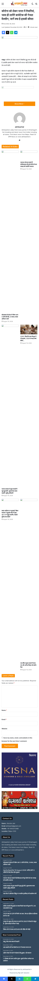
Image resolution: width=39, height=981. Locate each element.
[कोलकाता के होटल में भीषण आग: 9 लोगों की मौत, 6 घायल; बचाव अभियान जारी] (10, 231)
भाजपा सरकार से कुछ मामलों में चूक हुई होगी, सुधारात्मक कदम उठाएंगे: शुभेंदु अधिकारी (9, 491)
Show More (19, 104)
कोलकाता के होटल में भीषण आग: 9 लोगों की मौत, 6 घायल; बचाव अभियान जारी (10, 317)
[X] (7, 32)
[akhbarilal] (19, 4)
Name (4, 710)
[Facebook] (3, 32)
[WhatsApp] (11, 32)
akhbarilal (19, 127)
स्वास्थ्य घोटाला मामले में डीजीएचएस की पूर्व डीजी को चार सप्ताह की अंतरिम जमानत (28, 164)
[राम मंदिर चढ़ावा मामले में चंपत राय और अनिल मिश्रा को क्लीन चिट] (28, 580)
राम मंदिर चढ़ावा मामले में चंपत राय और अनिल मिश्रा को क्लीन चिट (28, 665)
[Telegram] (15, 32)
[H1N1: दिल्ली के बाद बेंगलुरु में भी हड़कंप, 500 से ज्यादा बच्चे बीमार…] (28, 329)
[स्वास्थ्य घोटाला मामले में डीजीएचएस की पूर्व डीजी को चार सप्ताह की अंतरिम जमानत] (28, 155)
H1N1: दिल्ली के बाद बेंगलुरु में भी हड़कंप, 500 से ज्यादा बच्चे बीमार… (28, 338)
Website (4, 728)
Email (4, 719)
